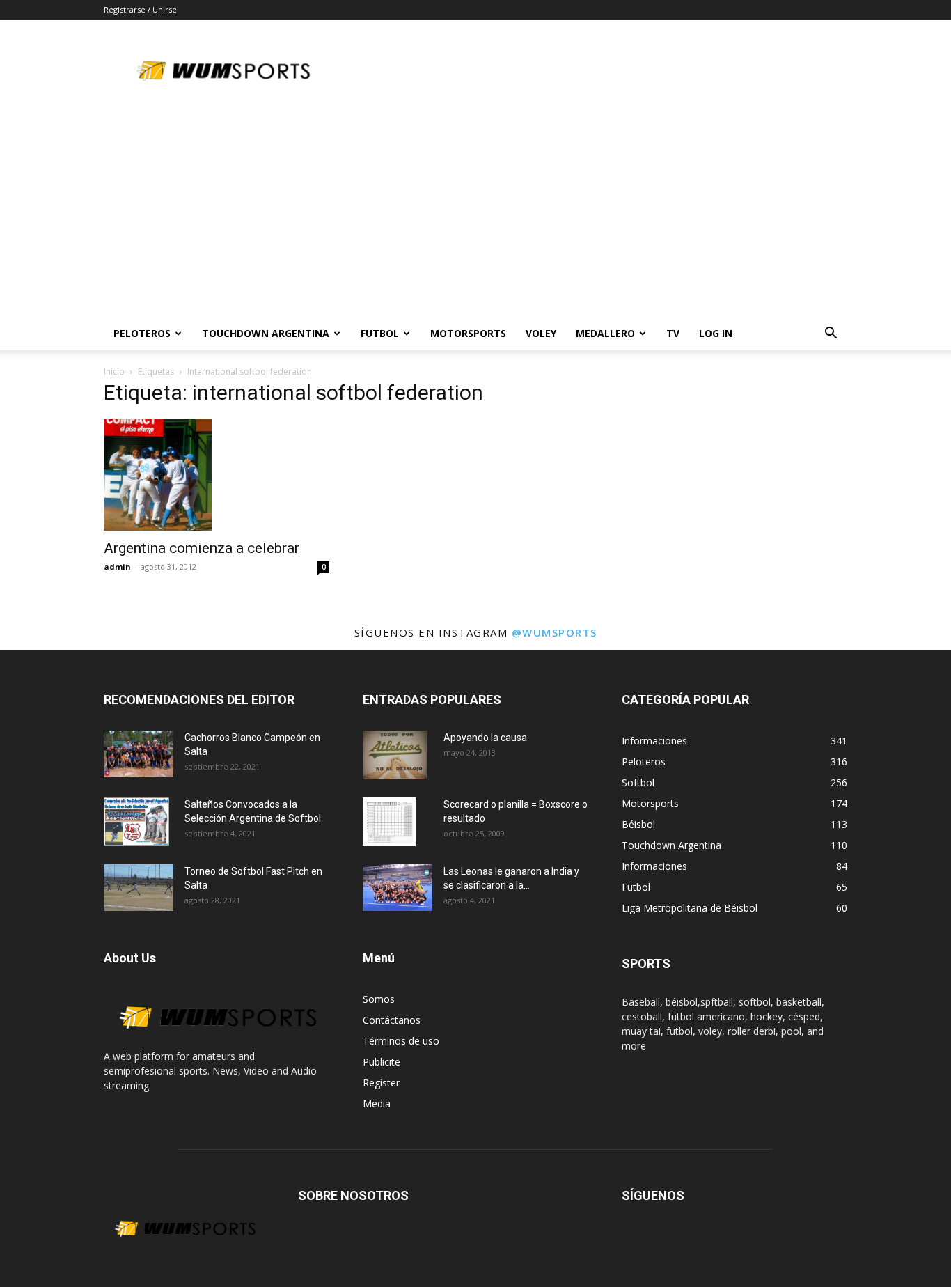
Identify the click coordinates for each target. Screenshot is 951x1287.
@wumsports (554, 632)
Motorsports (468, 333)
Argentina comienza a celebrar (201, 548)
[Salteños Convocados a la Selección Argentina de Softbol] (136, 821)
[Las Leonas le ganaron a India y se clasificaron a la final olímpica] (397, 887)
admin (117, 566)
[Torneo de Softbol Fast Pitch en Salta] (138, 887)
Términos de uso (401, 1040)
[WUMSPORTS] (216, 1041)
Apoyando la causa (485, 737)
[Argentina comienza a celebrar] (216, 475)
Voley (541, 333)
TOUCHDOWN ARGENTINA (265, 333)
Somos (379, 999)
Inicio (114, 371)
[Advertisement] (475, 212)
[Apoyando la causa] (395, 755)
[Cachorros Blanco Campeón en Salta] (138, 754)
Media (377, 1103)
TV (672, 333)
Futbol (380, 333)
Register (381, 1082)
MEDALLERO (605, 333)
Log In (715, 333)
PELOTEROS (142, 333)
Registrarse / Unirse (140, 9)
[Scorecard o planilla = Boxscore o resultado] (389, 821)
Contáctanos (392, 1020)
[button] (830, 334)
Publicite (381, 1061)
